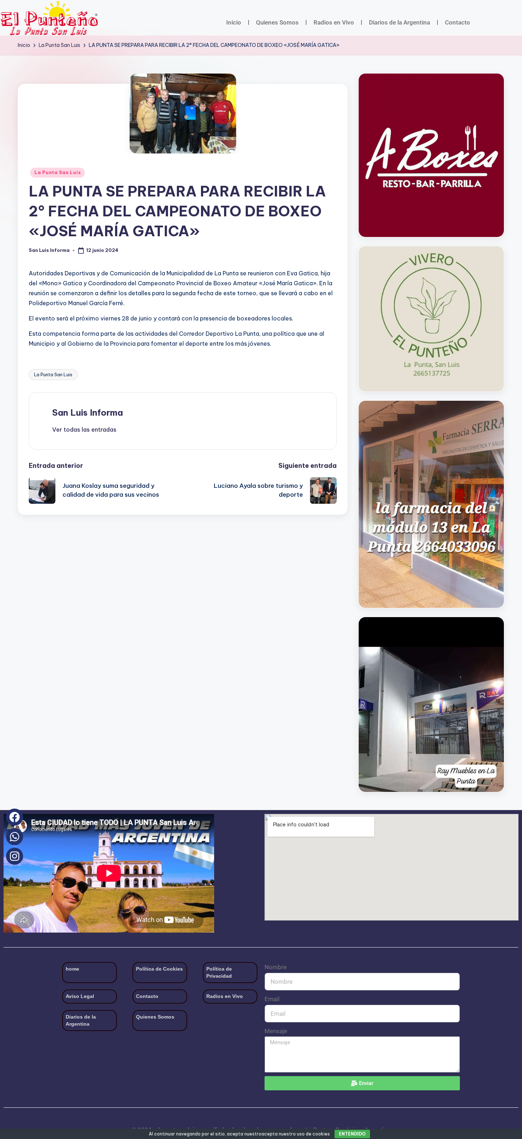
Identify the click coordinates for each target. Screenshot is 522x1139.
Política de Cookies (159, 969)
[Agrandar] (494, 255)
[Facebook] (14, 817)
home (72, 969)
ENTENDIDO (352, 1134)
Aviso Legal (80, 996)
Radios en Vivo (334, 22)
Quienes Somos (277, 22)
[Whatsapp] (14, 836)
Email (272, 999)
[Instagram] (14, 856)
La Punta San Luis (57, 172)
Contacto (457, 22)
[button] (84, 429)
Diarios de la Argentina (399, 22)
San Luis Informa (87, 412)
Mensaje (276, 1031)
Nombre (276, 967)
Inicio (233, 22)
